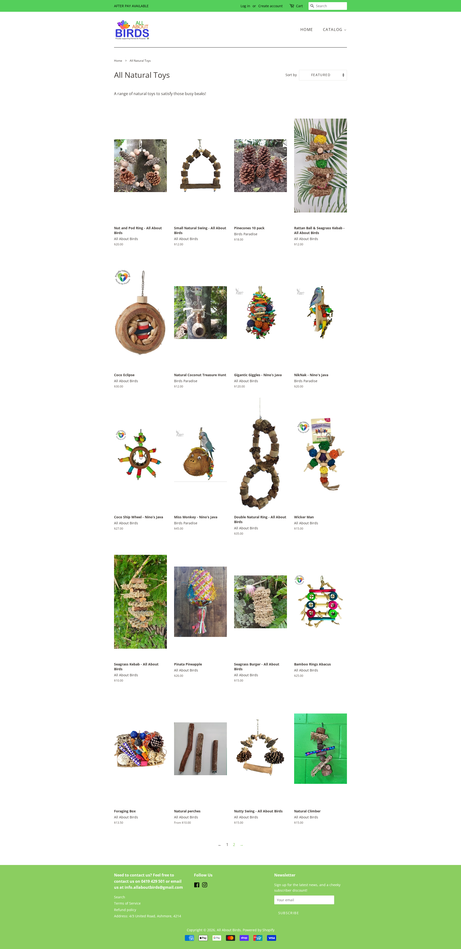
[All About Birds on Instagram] (204, 885)
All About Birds (229, 930)
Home (306, 29)
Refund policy (125, 909)
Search (119, 897)
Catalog (333, 29)
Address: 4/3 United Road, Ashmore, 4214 (147, 916)
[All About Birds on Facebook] (197, 885)
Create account (270, 6)
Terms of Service (127, 903)
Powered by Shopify (258, 930)
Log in (245, 6)
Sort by (291, 75)
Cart (299, 6)
